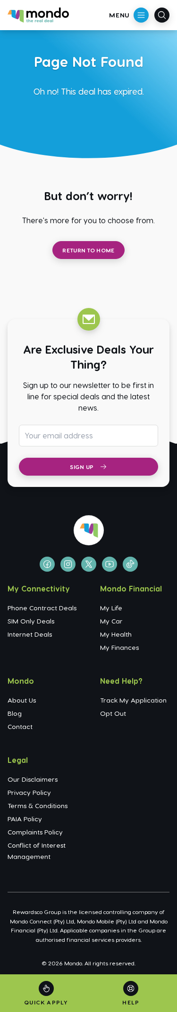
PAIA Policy (25, 819)
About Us (22, 700)
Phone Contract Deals (42, 608)
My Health (116, 634)
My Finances (119, 647)
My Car (111, 621)
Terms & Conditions (37, 806)
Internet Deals (30, 634)
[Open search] (161, 15)
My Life (111, 608)
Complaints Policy (35, 832)
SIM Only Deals (31, 621)
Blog (15, 713)
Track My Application (133, 700)
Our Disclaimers (33, 779)
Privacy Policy (29, 792)
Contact (20, 726)
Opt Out (113, 713)
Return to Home (88, 250)
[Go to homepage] (38, 15)
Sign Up (81, 466)
